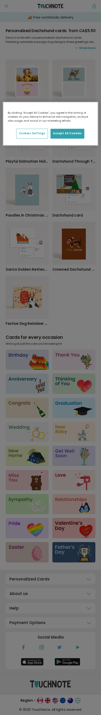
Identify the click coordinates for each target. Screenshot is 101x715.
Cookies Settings (32, 133)
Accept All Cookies (67, 133)
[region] (51, 123)
